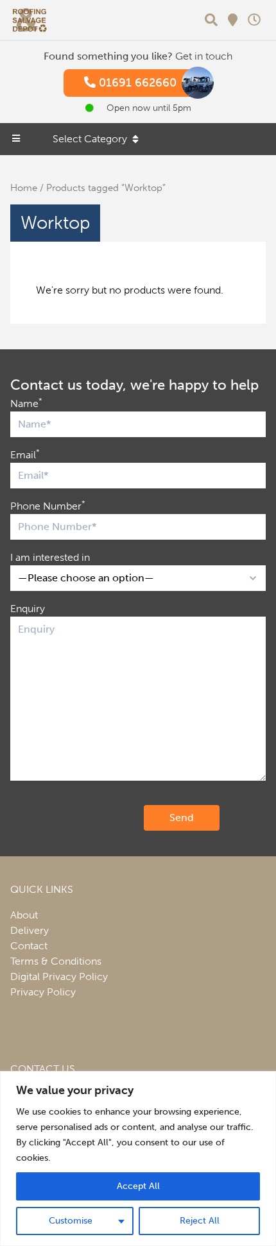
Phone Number (47, 505)
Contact (28, 946)
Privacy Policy (43, 992)
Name (26, 403)
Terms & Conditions (55, 961)
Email (25, 454)
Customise (70, 1220)
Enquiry (27, 608)
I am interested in (50, 557)
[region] (138, 1158)
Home (23, 188)
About (24, 915)
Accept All (138, 1186)
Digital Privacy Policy (59, 976)
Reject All (200, 1220)
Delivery (29, 930)
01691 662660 (136, 83)
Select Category (90, 139)
